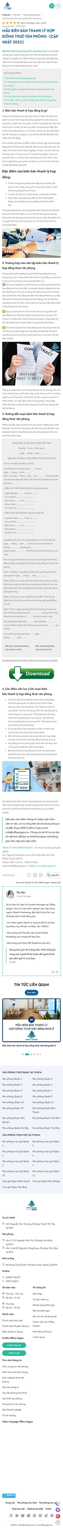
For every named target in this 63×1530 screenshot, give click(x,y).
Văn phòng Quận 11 (43, 1102)
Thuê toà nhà (18, 1508)
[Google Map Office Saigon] (52, 1515)
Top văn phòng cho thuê (14, 1392)
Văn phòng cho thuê (27, 1502)
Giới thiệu (37, 1293)
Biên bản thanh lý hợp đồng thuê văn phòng (22, 51)
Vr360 (48, 1508)
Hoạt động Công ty (42, 1331)
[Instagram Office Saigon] (40, 1515)
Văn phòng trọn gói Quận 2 (45, 1143)
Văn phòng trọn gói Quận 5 (15, 1163)
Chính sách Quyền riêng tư (15, 1326)
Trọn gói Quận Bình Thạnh (16, 1181)
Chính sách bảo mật (12, 1320)
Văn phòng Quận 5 (12, 1090)
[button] (23, 1054)
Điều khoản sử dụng (12, 1331)
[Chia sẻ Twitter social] (29, 875)
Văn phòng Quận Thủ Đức (46, 1128)
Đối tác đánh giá (41, 1310)
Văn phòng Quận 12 (12, 1108)
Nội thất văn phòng (12, 1398)
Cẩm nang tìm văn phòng (15, 1366)
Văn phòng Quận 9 (42, 1096)
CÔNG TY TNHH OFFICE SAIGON (17, 847)
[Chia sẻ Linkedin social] (35, 875)
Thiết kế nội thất (35, 1508)
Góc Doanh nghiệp (11, 1409)
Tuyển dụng (39, 1337)
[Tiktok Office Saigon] (46, 1515)
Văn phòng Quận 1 (12, 1078)
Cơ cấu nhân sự (41, 1299)
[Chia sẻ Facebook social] (41, 875)
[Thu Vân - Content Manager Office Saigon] (18, 894)
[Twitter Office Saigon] (17, 1515)
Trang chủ (10, 1502)
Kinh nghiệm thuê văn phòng (13, 1379)
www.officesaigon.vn (46, 865)
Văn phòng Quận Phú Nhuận (13, 1120)
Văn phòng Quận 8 (12, 1096)
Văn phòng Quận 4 (42, 1084)
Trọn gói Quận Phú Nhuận (46, 1181)
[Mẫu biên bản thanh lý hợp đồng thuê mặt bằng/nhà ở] (31, 1020)
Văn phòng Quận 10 (12, 1102)
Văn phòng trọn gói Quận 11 (45, 1173)
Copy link (55, 875)
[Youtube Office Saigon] (22, 1515)
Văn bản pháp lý (10, 1387)
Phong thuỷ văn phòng (13, 1404)
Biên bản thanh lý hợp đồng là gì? (21, 78)
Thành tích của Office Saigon (43, 1323)
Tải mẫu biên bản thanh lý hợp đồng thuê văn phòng (28, 96)
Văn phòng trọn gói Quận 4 (45, 1153)
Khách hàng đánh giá (44, 1305)
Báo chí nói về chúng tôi (45, 1316)
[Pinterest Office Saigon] (34, 1515)
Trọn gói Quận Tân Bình (14, 1187)
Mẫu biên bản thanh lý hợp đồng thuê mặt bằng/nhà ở (29, 1045)
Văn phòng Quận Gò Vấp (15, 1128)
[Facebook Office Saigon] (11, 1515)
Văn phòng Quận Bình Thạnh (44, 1110)
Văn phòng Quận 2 (42, 1078)
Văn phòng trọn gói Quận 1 (15, 1143)
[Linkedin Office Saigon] (28, 1515)
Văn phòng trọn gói (48, 1502)
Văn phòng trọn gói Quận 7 (45, 1163)
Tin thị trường (9, 1415)
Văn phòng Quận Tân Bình (46, 1118)
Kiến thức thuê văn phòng (15, 1372)
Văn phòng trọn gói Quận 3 (15, 1153)
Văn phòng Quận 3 (12, 1084)
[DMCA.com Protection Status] (8, 1496)
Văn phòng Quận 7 (42, 1090)
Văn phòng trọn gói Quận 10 (15, 1173)
